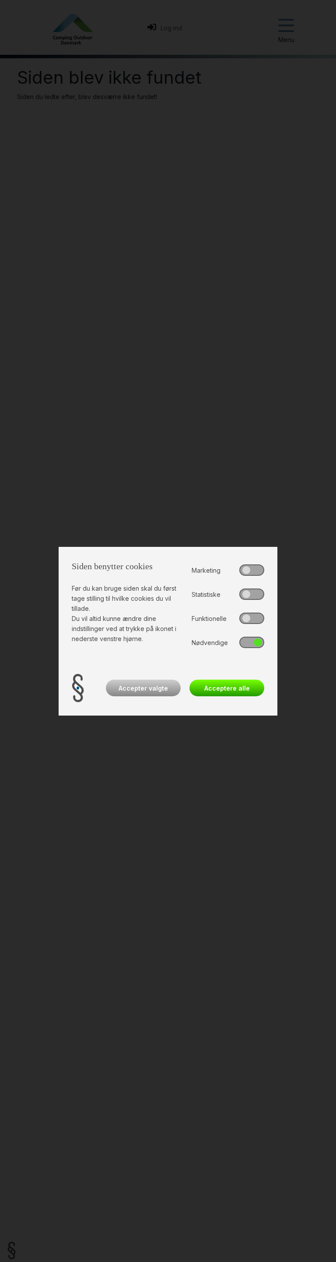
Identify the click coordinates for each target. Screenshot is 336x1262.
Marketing (206, 570)
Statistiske (206, 594)
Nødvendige (210, 642)
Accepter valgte (143, 688)
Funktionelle (209, 618)
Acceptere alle (227, 688)
